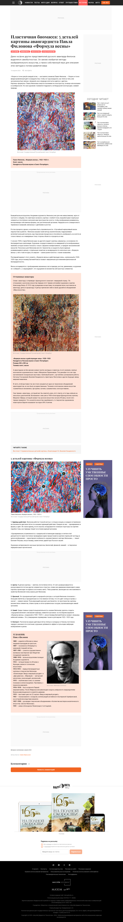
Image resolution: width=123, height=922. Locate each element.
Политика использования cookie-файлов (85, 871)
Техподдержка (72, 874)
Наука (91, 3)
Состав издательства (56, 869)
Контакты (44, 869)
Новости (29, 3)
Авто (97, 3)
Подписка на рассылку (49, 841)
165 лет (105, 3)
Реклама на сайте (70, 869)
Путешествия (72, 3)
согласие (48, 844)
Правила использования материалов (36, 871)
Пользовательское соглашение (60, 871)
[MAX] (53, 865)
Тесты (37, 3)
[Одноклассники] (64, 865)
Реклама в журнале (85, 869)
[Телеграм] (69, 865)
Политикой (48, 846)
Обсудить (28, 70)
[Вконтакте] (59, 865)
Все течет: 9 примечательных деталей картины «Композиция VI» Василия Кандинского (44, 451)
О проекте (35, 869)
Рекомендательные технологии (56, 874)
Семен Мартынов (25, 755)
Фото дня (45, 3)
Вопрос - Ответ (57, 3)
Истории (83, 3)
